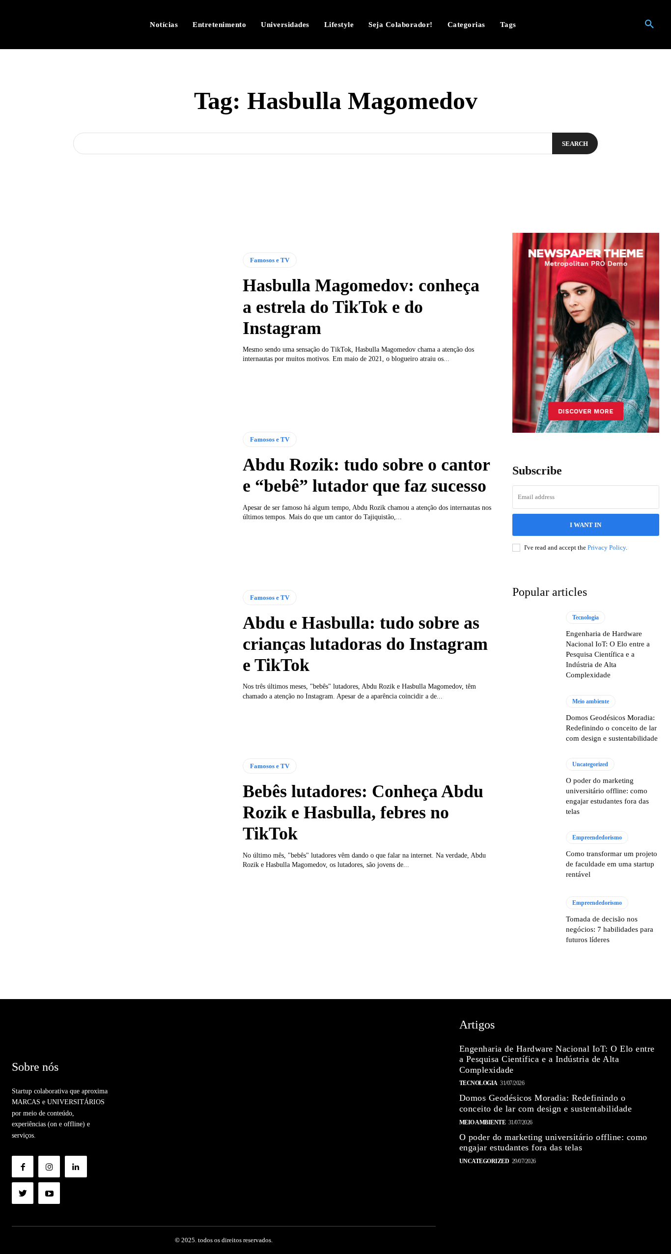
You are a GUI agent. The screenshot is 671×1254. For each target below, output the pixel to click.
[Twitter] (22, 1193)
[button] (649, 24)
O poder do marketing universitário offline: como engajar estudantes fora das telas (553, 1142)
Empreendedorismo (597, 837)
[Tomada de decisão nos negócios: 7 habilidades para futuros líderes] (534, 920)
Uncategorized (590, 764)
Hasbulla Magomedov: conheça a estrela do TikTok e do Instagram (361, 306)
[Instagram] (49, 1166)
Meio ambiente (590, 701)
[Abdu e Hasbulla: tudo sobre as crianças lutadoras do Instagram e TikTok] (120, 645)
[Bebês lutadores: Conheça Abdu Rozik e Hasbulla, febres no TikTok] (120, 814)
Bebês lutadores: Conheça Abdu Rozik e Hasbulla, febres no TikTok (363, 812)
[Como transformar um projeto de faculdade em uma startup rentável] (534, 855)
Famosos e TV (269, 260)
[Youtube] (49, 1193)
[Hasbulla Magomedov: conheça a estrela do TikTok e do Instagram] (120, 308)
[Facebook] (22, 1166)
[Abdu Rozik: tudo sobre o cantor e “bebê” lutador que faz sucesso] (120, 477)
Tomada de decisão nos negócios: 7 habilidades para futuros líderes (609, 929)
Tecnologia (585, 617)
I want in (585, 525)
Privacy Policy (606, 547)
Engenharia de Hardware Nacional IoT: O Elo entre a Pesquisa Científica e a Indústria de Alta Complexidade (608, 654)
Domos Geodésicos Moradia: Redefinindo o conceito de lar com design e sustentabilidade (612, 728)
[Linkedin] (75, 1166)
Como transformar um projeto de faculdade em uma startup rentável (611, 864)
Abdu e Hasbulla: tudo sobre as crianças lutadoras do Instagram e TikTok (365, 644)
